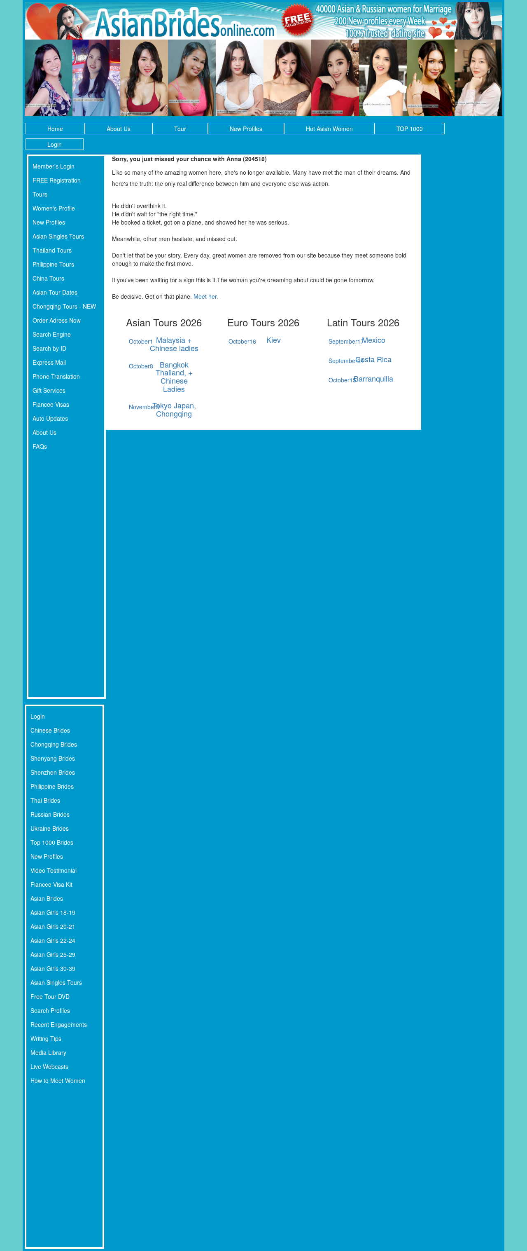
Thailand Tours (52, 250)
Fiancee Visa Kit (51, 884)
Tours (40, 194)
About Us (119, 128)
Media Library (48, 1052)
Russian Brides (50, 814)
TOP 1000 (409, 128)
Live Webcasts (49, 1066)
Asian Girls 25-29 (52, 954)
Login (54, 144)
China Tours (48, 278)
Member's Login (54, 166)
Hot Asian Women (329, 128)
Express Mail (49, 362)
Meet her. (206, 296)
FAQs (40, 446)
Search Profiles (50, 1010)
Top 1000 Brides (51, 842)
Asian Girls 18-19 (52, 912)
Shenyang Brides (52, 758)
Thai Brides (45, 800)
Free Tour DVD (50, 996)
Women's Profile (54, 208)
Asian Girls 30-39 (52, 968)
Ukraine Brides (49, 828)
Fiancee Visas (51, 404)
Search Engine (52, 334)
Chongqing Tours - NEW (64, 306)
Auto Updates (50, 418)
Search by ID (49, 348)
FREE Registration (57, 180)
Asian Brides (46, 898)
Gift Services (49, 390)
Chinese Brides (50, 730)
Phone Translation (56, 376)
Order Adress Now (57, 320)
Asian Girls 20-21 (52, 926)
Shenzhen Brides (52, 772)
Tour (180, 128)
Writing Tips (45, 1038)
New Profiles (246, 128)
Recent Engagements (58, 1024)
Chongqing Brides (53, 744)
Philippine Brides (52, 786)
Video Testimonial (53, 870)
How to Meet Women (57, 1080)
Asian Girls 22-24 (52, 940)
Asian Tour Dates (55, 292)
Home (55, 128)
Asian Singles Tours (58, 236)
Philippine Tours (53, 264)
